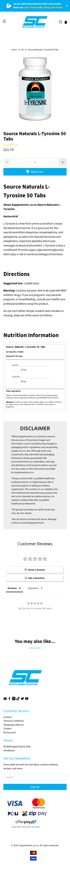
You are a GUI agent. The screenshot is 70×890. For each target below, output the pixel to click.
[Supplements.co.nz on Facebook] (9, 699)
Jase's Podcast (31, 7)
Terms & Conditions (13, 721)
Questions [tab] (33, 588)
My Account (9, 732)
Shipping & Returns (13, 725)
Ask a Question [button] (36, 578)
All (22, 50)
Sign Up (35, 787)
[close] (66, 6)
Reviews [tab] (12, 588)
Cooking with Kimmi (52, 7)
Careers (7, 728)
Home (14, 50)
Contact (7, 717)
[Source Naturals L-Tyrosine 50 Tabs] (34, 89)
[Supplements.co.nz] (35, 22)
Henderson (9, 750)
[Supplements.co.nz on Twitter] (22, 699)
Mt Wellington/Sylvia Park (17, 746)
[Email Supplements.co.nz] (5, 699)
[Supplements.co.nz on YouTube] (26, 699)
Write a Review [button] (36, 569)
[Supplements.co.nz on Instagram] (13, 699)
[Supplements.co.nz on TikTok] (18, 699)
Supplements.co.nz (28, 436)
